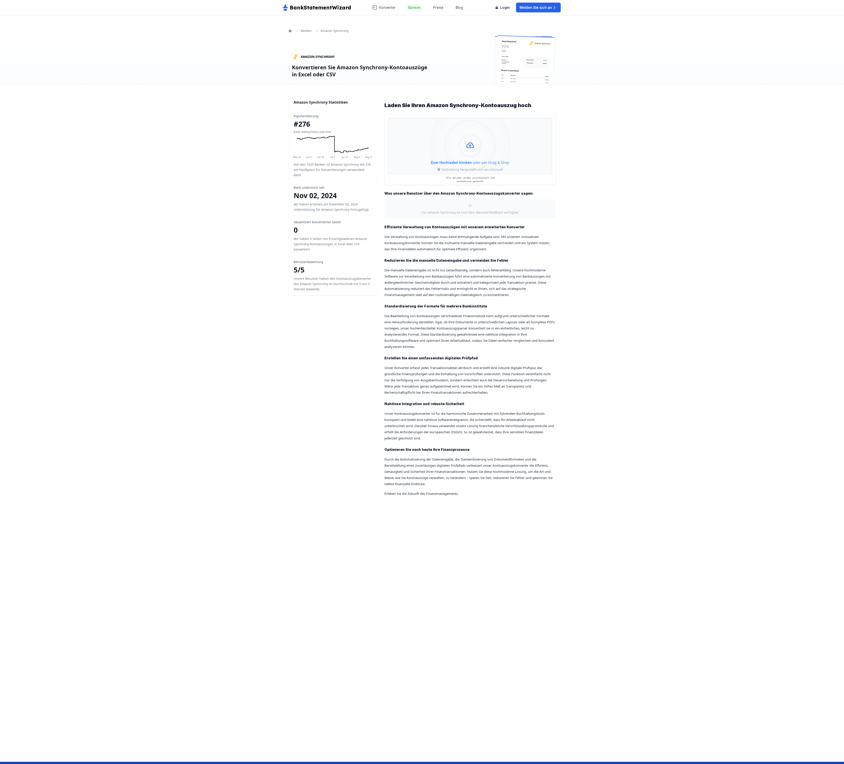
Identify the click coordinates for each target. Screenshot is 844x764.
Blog (459, 7)
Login (505, 7)
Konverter (387, 7)
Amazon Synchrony (318, 57)
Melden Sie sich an (536, 7)
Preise (438, 7)
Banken (414, 7)
